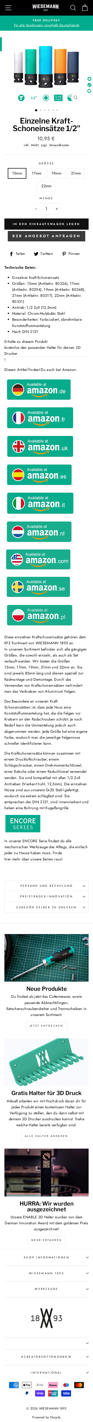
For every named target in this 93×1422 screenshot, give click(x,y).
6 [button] (57, 111)
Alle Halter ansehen (46, 1136)
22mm (46, 186)
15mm (17, 173)
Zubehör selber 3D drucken (46, 907)
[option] (46, 23)
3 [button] (45, 111)
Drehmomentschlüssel (63, 765)
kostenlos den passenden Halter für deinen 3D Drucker (42, 350)
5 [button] (53, 111)
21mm (76, 173)
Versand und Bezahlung (46, 886)
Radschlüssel (58, 771)
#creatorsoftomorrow (46, 1357)
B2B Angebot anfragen (46, 236)
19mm (56, 173)
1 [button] (36, 110)
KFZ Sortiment (15, 643)
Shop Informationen (46, 1257)
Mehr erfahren (46, 1240)
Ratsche (20, 771)
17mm (36, 173)
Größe (47, 163)
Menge (46, 198)
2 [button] (41, 111)
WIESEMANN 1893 (46, 1273)
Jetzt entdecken (46, 1026)
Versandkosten (59, 145)
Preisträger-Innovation (46, 896)
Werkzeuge (46, 1289)
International (46, 1372)
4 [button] (49, 111)
